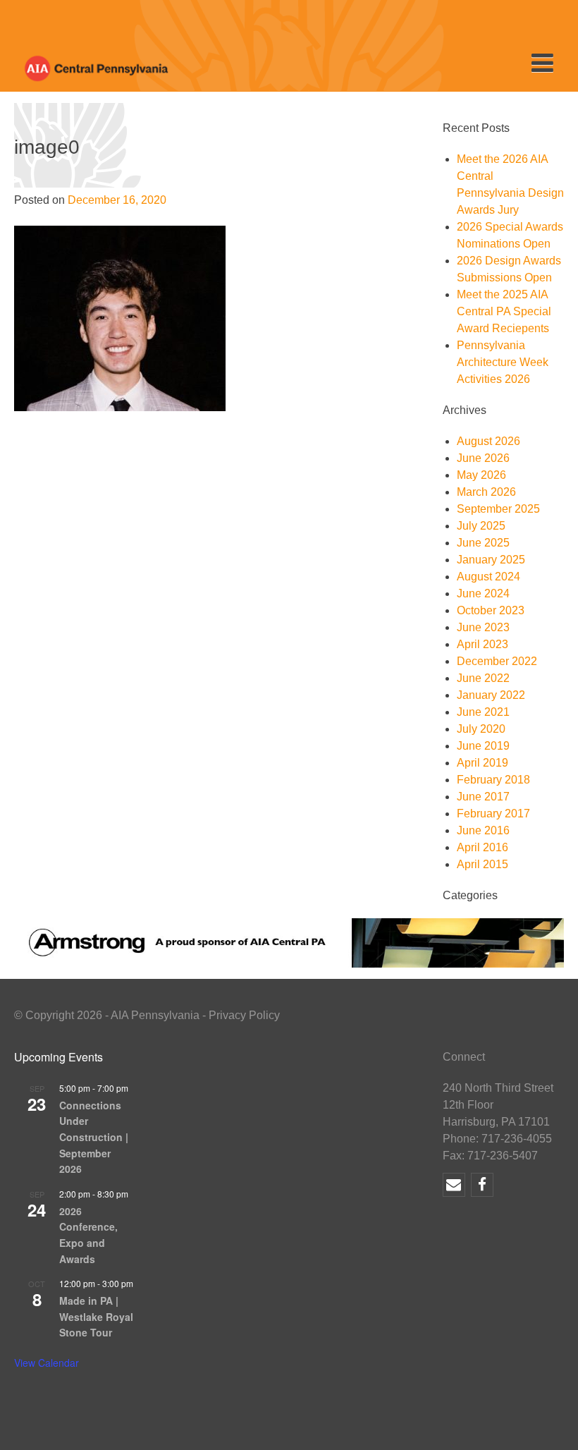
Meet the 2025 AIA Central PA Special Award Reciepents (504, 311)
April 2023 (482, 644)
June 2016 (483, 830)
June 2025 (483, 543)
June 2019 (483, 746)
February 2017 (493, 814)
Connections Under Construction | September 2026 (93, 1137)
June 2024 (483, 593)
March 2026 (486, 492)
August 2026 (488, 441)
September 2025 (498, 509)
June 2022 (483, 678)
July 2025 (481, 526)
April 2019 (482, 763)
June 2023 (483, 627)
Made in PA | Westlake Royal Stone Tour (96, 1316)
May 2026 (481, 475)
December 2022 (497, 661)
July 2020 (481, 729)
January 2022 (491, 695)
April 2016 (482, 847)
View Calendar (46, 1362)
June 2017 (483, 797)
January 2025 (491, 560)
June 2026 (483, 458)
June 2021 (483, 712)
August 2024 (488, 577)
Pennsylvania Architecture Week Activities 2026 (502, 362)
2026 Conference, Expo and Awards (88, 1235)
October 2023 (490, 610)
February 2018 (493, 780)
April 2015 (482, 864)
